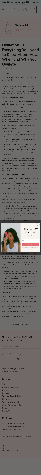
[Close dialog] (38, 224)
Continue (30, 244)
